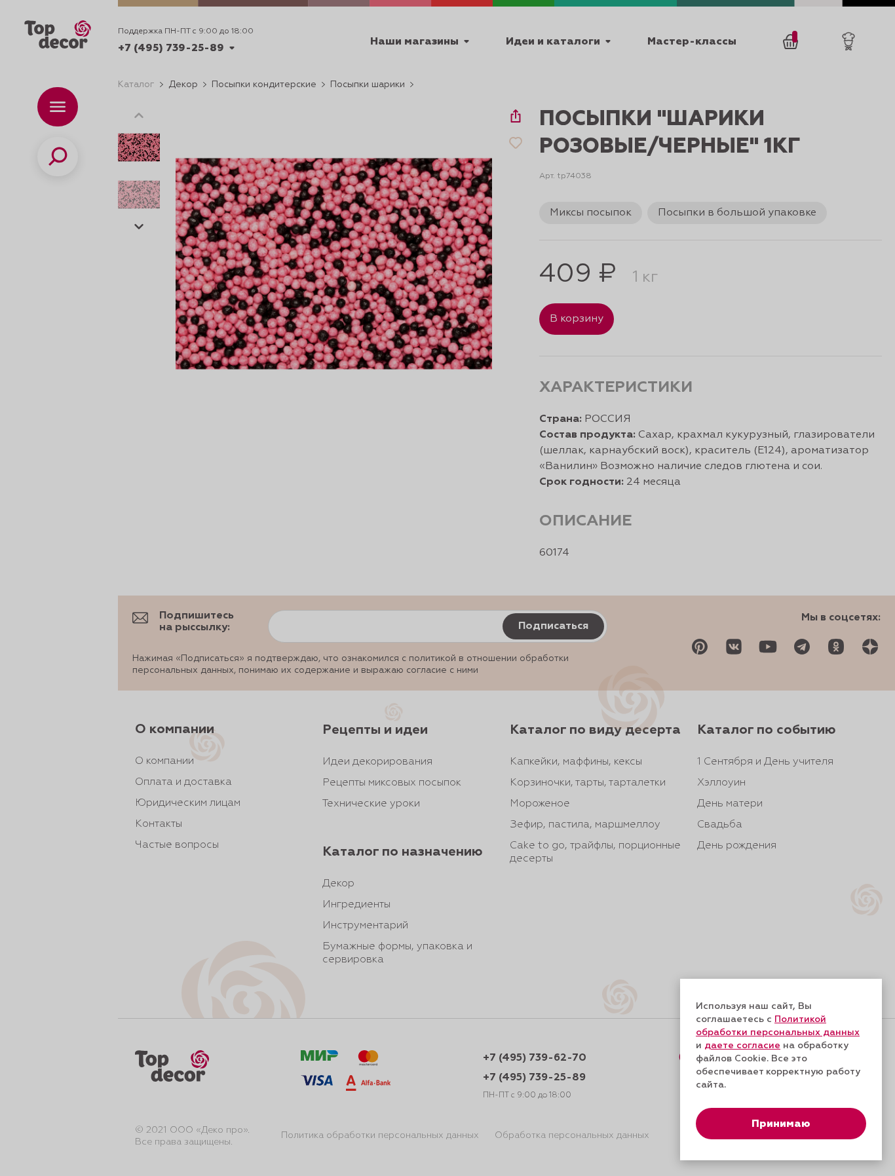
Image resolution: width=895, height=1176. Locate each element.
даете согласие (742, 1045)
